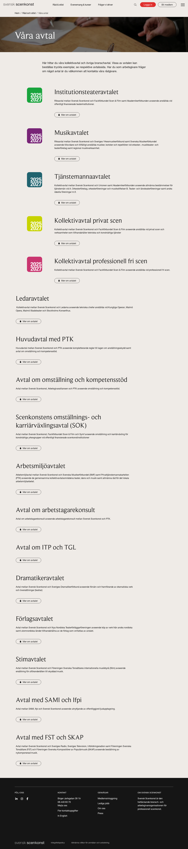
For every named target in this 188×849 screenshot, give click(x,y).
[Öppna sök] (135, 4)
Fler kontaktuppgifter (68, 810)
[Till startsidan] (18, 4)
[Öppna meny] (183, 5)
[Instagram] (22, 798)
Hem (17, 13)
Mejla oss (62, 805)
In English (62, 815)
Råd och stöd (29, 13)
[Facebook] (27, 798)
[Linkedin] (16, 798)
